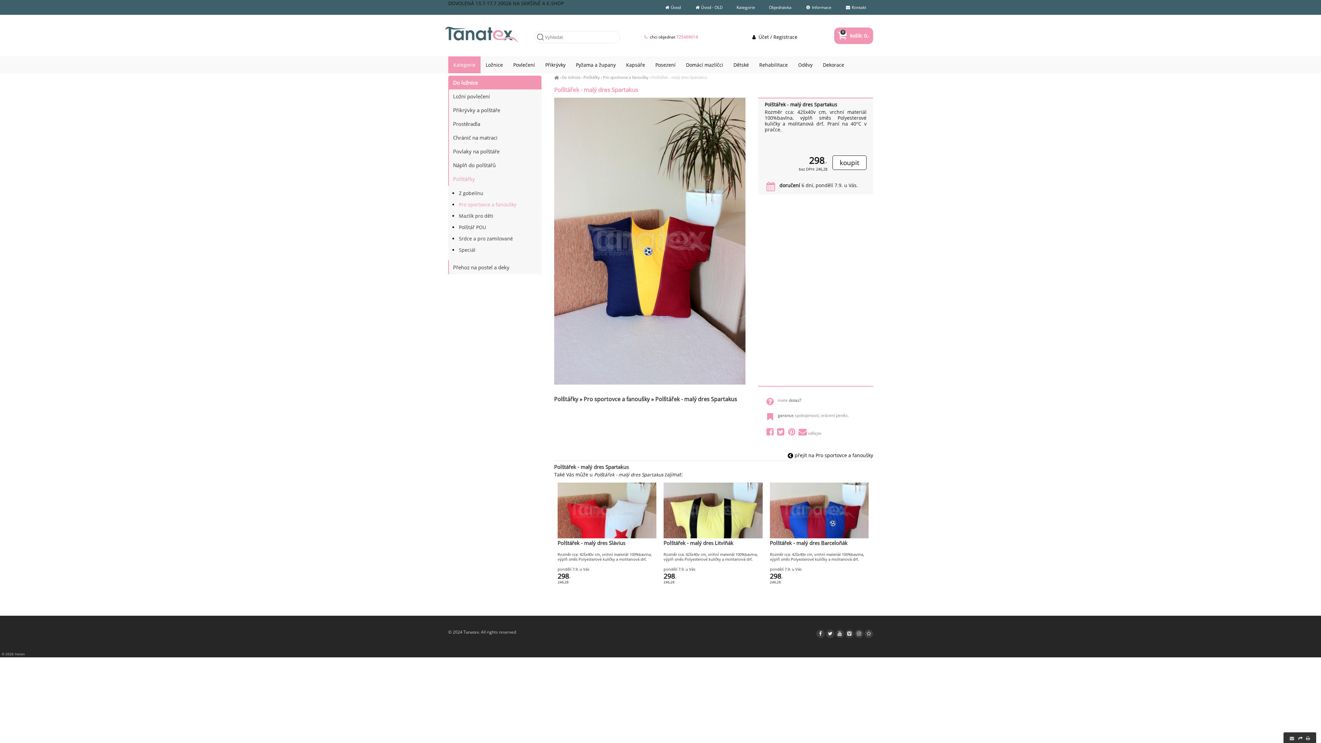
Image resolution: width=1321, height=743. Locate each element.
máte (789, 400)
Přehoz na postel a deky (481, 267)
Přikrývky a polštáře (476, 110)
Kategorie (746, 7)
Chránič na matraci (475, 137)
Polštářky (591, 77)
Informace (821, 7)
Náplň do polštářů (474, 165)
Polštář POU (472, 227)
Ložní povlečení (471, 96)
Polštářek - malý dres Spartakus (679, 77)
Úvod (675, 7)
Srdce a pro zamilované (486, 238)
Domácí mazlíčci (704, 65)
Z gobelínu (471, 193)
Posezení (665, 65)
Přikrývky (555, 65)
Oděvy (805, 65)
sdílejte (814, 433)
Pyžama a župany (596, 65)
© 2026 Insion (13, 654)
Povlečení (524, 65)
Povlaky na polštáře (476, 151)
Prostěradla (466, 123)
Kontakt (858, 7)
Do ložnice (571, 77)
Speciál (467, 250)
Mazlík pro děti (476, 216)
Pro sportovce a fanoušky (625, 77)
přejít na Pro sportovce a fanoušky (833, 455)
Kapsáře (635, 65)
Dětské (741, 65)
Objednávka (780, 7)
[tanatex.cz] (556, 77)
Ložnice (494, 65)
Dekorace (833, 65)
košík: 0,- (856, 35)
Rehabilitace (773, 65)
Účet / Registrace (777, 37)
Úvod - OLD (711, 7)
